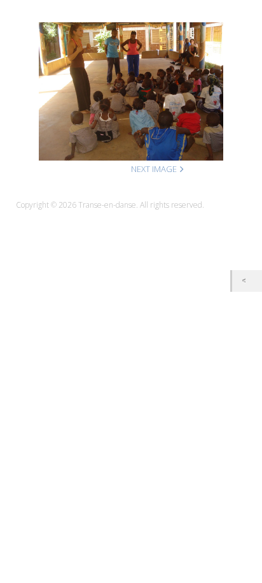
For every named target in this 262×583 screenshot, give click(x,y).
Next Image (154, 169)
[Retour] (247, 280)
